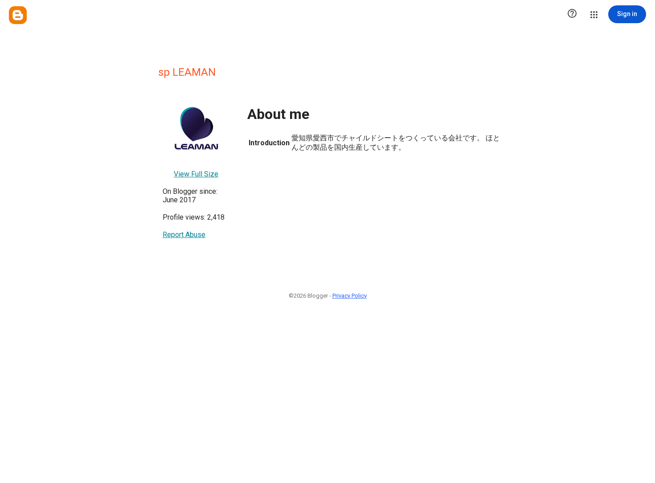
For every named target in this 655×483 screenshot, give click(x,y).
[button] (572, 14)
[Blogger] (18, 15)
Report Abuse (184, 234)
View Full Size (196, 174)
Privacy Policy (349, 295)
